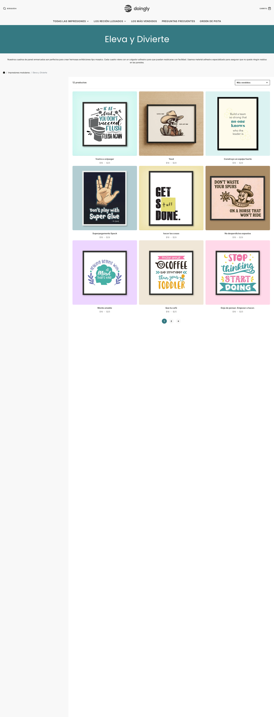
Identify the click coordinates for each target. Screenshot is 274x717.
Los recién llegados (108, 21)
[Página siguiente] (178, 321)
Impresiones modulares (19, 72)
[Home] (4, 72)
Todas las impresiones (69, 21)
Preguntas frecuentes (178, 21)
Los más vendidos (144, 21)
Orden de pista (210, 21)
